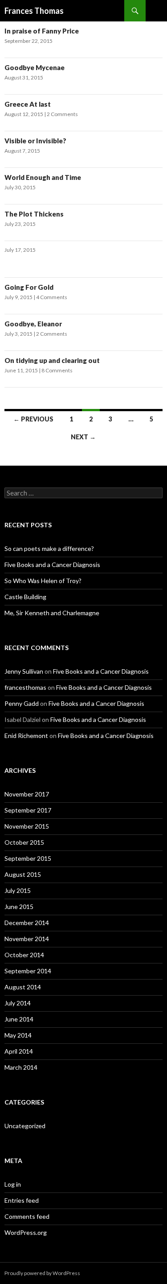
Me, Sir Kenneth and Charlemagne (51, 613)
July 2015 (17, 890)
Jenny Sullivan (23, 671)
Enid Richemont (26, 735)
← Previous (33, 419)
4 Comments (51, 297)
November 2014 (26, 938)
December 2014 (26, 922)
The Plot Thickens (34, 214)
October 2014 (24, 955)
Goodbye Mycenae (34, 67)
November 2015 (26, 826)
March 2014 (20, 1067)
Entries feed (21, 1200)
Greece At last (27, 104)
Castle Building (25, 596)
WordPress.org (25, 1232)
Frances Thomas (34, 11)
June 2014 (18, 1019)
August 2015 (22, 874)
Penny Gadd (21, 703)
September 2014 (27, 971)
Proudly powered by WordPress (42, 1273)
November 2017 (26, 794)
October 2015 (24, 842)
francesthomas (25, 687)
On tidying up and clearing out (52, 360)
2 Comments (62, 114)
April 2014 (18, 1051)
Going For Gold (28, 287)
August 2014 (22, 987)
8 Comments (57, 370)
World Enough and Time (42, 177)
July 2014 (17, 1003)
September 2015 (27, 858)
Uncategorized (24, 1126)
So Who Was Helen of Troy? (42, 580)
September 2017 (27, 810)
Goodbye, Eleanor (33, 324)
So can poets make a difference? (49, 548)
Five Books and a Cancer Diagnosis (52, 564)
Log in (12, 1184)
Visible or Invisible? (35, 141)
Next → (83, 437)
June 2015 (18, 906)
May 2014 (18, 1035)
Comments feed (26, 1216)
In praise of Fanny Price (41, 31)
